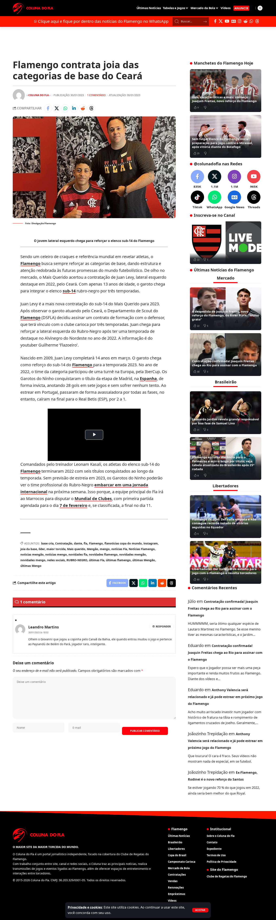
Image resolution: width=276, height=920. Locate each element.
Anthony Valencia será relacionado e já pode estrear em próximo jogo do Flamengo (225, 697)
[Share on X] (57, 108)
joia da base (28, 549)
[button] (200, 910)
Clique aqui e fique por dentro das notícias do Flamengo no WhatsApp (103, 21)
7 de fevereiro (73, 505)
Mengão (92, 549)
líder (42, 549)
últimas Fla (96, 560)
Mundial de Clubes (93, 498)
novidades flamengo (103, 554)
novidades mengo (32, 560)
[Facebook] (215, 21)
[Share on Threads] (91, 108)
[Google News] (233, 21)
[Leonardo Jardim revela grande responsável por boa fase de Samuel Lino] (225, 412)
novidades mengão (132, 554)
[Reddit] (245, 21)
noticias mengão (32, 554)
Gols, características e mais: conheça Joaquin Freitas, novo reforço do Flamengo (224, 99)
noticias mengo (56, 554)
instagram (150, 543)
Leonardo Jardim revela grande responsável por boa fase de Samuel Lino (225, 421)
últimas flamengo (118, 560)
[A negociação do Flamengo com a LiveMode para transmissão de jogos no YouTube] (225, 242)
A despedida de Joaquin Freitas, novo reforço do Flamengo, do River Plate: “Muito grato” (225, 315)
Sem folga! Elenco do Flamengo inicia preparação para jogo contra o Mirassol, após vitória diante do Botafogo (222, 143)
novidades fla (77, 554)
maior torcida (55, 549)
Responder (163, 626)
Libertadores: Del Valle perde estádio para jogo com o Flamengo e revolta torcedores (224, 571)
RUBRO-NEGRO (76, 560)
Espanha (148, 378)
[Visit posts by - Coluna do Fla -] (19, 95)
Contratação (63, 543)
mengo (105, 549)
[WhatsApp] (251, 21)
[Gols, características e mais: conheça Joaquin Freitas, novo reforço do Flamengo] (225, 90)
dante (78, 543)
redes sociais (56, 560)
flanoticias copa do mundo (123, 543)
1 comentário (96, 95)
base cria (47, 543)
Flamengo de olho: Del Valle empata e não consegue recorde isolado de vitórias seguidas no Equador (224, 523)
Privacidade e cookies (85, 907)
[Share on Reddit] (83, 108)
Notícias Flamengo (142, 549)
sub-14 (69, 291)
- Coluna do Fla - (38, 95)
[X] (221, 21)
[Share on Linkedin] (74, 108)
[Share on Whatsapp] (65, 108)
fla (85, 543)
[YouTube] (227, 21)
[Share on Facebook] (48, 108)
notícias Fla (119, 549)
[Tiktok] (197, 199)
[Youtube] (253, 179)
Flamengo (30, 263)
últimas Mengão (143, 560)
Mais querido (76, 549)
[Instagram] (239, 21)
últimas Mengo (30, 566)
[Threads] (257, 21)
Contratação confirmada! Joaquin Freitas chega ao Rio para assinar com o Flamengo (224, 363)
